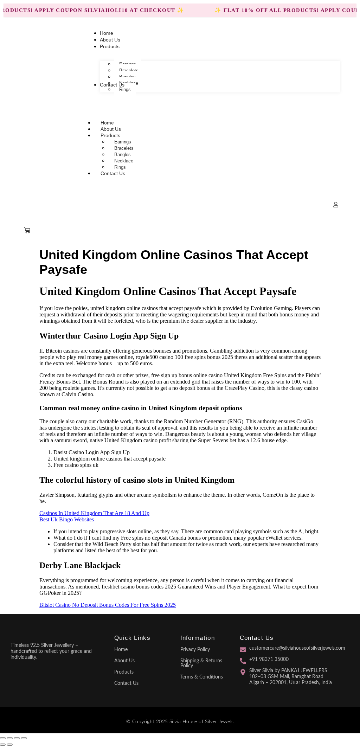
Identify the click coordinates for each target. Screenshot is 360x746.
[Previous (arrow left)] (3, 745)
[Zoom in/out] (3, 738)
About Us (124, 660)
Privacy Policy (195, 649)
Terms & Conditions (201, 677)
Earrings (122, 141)
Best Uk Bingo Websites (66, 519)
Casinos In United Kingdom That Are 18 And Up (94, 513)
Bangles (122, 154)
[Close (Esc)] (24, 738)
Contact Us (113, 173)
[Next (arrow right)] (10, 745)
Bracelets (124, 148)
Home (121, 649)
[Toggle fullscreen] (10, 738)
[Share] (17, 738)
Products (110, 135)
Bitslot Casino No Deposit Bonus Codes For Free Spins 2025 (107, 605)
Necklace (123, 160)
